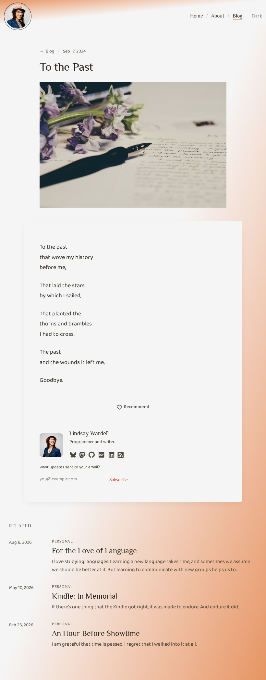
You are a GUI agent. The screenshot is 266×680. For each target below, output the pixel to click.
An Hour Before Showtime (96, 633)
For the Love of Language (94, 550)
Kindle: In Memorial (85, 596)
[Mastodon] (82, 454)
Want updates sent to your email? (70, 468)
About (217, 16)
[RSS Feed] (120, 454)
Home (196, 16)
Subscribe (118, 479)
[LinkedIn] (111, 454)
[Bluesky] (73, 454)
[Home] (17, 16)
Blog (237, 16)
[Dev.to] (101, 454)
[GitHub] (91, 454)
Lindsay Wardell (89, 433)
